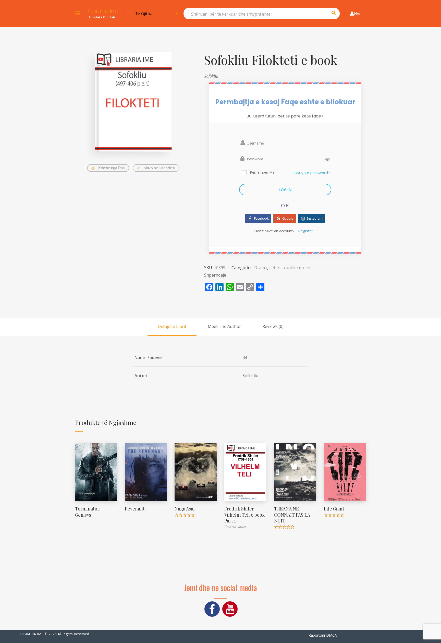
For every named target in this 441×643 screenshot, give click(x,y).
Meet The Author (224, 326)
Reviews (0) (273, 326)
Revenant (135, 509)
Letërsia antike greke (289, 267)
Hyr (357, 13)
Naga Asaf (185, 509)
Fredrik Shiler (235, 527)
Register (305, 230)
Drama (260, 267)
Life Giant (334, 509)
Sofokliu (211, 76)
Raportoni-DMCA (323, 635)
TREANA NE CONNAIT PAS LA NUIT (292, 515)
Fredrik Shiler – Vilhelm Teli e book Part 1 (244, 515)
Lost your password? (311, 172)
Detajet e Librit (172, 326)
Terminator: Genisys (87, 512)
